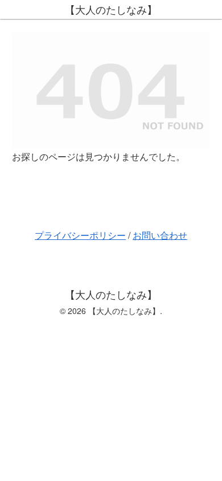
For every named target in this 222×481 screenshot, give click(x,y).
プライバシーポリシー (80, 235)
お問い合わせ (160, 235)
